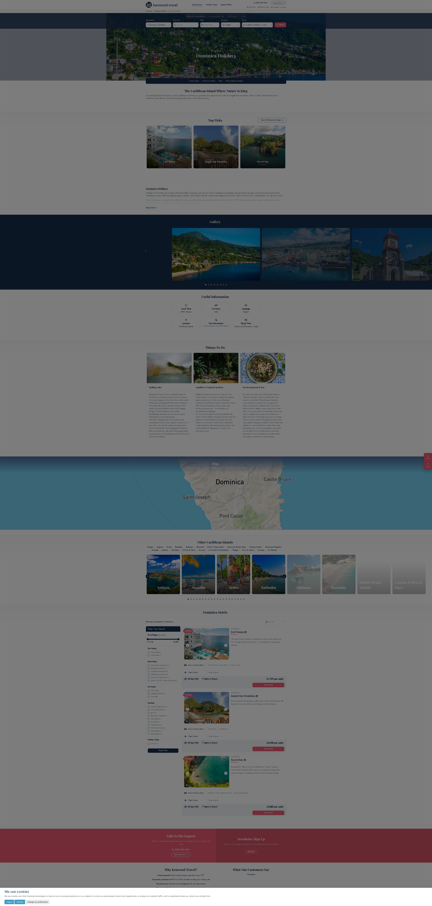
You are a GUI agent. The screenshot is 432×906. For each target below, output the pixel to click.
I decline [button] (19, 902)
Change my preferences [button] (37, 902)
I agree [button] (9, 902)
